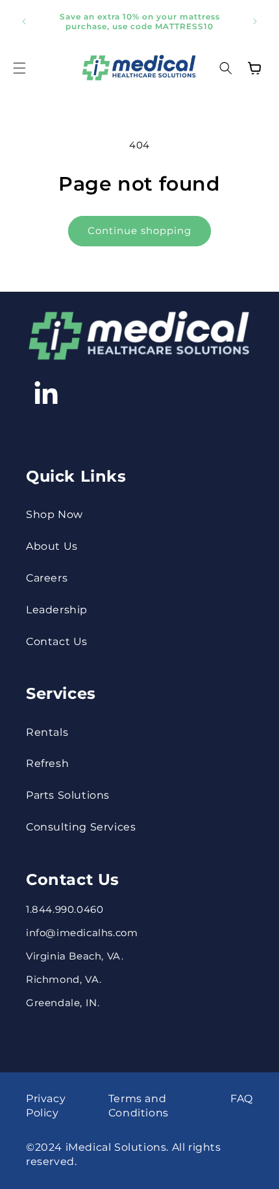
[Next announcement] (255, 21)
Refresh (47, 763)
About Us (52, 546)
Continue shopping (139, 230)
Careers (46, 578)
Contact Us (57, 641)
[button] (19, 68)
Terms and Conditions (138, 1105)
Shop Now (54, 514)
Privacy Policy (46, 1105)
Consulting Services (81, 827)
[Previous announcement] (24, 21)
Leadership (57, 610)
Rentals (47, 732)
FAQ (241, 1098)
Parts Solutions (68, 795)
